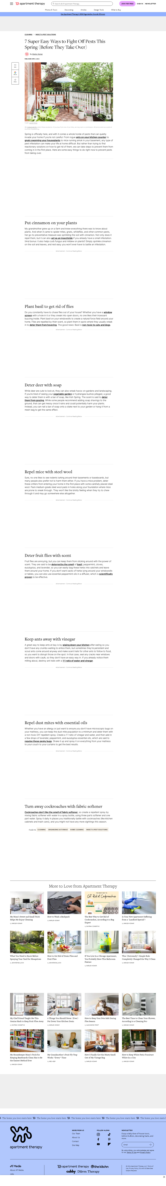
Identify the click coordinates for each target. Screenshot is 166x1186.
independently (32, 127)
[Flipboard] (109, 1144)
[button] (108, 117)
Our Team (76, 1133)
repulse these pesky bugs (38, 741)
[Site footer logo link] (39, 1137)
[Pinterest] (109, 1139)
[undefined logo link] (30, 3)
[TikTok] (109, 1134)
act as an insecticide (62, 238)
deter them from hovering (43, 325)
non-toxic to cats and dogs (96, 325)
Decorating (69, 9)
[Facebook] (98, 1139)
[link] (27, 918)
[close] (164, 1177)
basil (79, 564)
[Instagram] (98, 1134)
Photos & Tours (51, 9)
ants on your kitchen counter (91, 137)
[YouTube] (98, 1144)
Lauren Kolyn (33, 123)
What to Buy (116, 9)
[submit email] (150, 1144)
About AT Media (16, 1170)
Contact (75, 1141)
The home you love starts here (144, 1118)
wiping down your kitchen (76, 645)
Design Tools (99, 9)
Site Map (75, 1145)
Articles (83, 9)
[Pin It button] (35, 117)
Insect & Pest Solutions (46, 34)
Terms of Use (131, 1152)
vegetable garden (62, 394)
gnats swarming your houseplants (42, 140)
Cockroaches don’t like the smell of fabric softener (51, 812)
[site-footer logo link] (15, 1166)
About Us (76, 1137)
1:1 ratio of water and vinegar (78, 660)
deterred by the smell (62, 564)
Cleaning (28, 34)
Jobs (12, 1174)
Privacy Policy (145, 1152)
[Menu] (11, 3)
